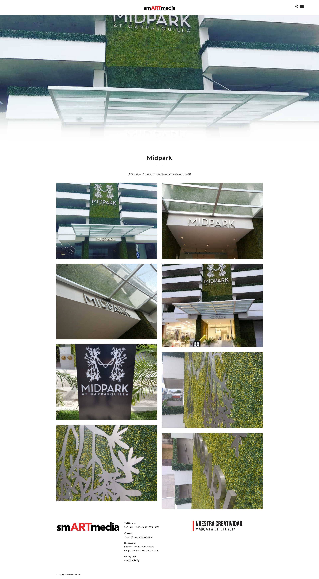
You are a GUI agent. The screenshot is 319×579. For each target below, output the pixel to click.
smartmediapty (131, 560)
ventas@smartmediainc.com (138, 537)
